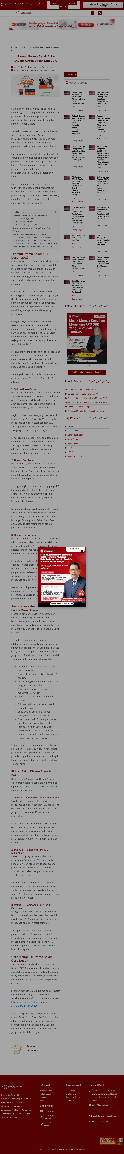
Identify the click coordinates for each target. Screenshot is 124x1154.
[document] (62, 577)
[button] (82, 550)
